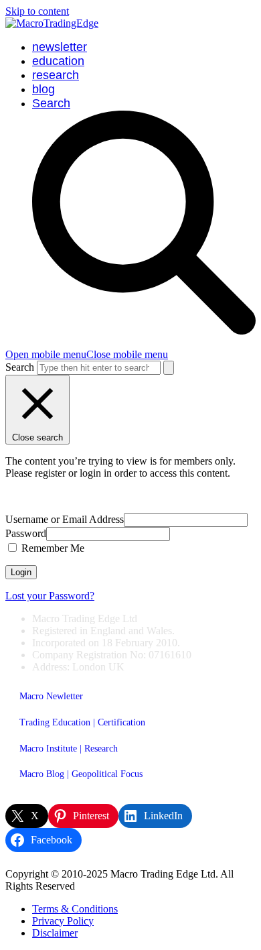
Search (19, 367)
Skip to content (37, 11)
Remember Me (51, 548)
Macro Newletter (51, 696)
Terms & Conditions (75, 908)
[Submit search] (168, 368)
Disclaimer (55, 933)
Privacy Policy (63, 921)
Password (25, 533)
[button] (86, 354)
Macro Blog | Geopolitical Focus (81, 774)
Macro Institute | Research (68, 749)
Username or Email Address (64, 519)
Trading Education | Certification (82, 722)
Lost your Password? (49, 595)
